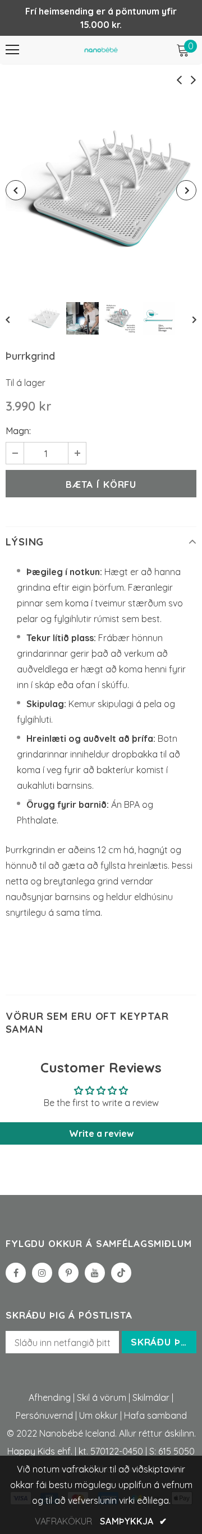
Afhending (50, 1397)
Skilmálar (150, 1397)
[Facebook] (16, 1273)
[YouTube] (95, 1273)
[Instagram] (42, 1273)
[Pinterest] (68, 1273)
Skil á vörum (101, 1397)
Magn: (18, 430)
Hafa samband (155, 1415)
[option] (101, 190)
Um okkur (98, 1415)
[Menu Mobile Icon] (12, 50)
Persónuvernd (44, 1415)
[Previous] (16, 190)
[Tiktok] (121, 1273)
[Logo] (101, 50)
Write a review (101, 1133)
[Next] (186, 190)
